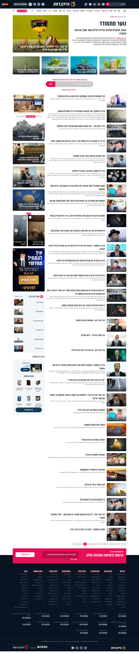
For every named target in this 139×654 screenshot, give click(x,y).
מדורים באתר (108, 571)
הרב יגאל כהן (53, 585)
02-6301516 (122, 626)
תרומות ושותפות (120, 596)
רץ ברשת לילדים (81, 577)
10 (93, 544)
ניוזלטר (123, 582)
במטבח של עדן (95, 580)
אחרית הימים (67, 596)
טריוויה (84, 593)
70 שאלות (82, 11)
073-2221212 (103, 616)
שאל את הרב (76, 11)
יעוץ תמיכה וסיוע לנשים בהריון (80, 622)
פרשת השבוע (108, 599)
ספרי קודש (67, 602)
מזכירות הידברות (122, 614)
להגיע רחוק (96, 593)
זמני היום (69, 11)
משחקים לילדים (81, 588)
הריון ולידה (39, 593)
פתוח (98, 585)
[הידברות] (64, 4)
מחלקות (55, 11)
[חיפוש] (107, 4)
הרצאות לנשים (38, 596)
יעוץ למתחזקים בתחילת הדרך (42, 614)
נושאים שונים (66, 571)
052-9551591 (84, 624)
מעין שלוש (24, 588)
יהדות (110, 574)
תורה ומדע (109, 591)
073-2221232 (46, 616)
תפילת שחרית (23, 574)
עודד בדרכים (96, 574)
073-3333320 (26, 618)
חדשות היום (109, 580)
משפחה (110, 588)
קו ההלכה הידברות (102, 622)
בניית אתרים (33, 648)
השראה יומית (95, 599)
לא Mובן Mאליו (95, 577)
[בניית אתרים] (42, 648)
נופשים (123, 593)
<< (125, 544)
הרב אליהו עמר (53, 604)
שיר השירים (24, 599)
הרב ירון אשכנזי (53, 591)
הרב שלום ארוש (53, 599)
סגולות (68, 588)
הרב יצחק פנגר (53, 582)
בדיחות (84, 580)
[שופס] (39, 4)
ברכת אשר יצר (23, 604)
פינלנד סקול (67, 585)
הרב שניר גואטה (53, 588)
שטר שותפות (105, 11)
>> (74, 544)
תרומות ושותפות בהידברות (100, 614)
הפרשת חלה (38, 599)
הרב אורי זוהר (53, 596)
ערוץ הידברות (121, 577)
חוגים (84, 602)
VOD (119, 11)
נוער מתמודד (120, 38)
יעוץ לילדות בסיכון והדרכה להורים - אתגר (22, 614)
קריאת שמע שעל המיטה (20, 607)
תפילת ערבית (23, 580)
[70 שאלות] (34, 4)
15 (79, 544)
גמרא (69, 580)
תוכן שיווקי (109, 604)
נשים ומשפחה (37, 571)
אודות (123, 607)
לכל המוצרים (28, 409)
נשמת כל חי (24, 602)
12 (88, 544)
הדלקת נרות (39, 582)
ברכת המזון (24, 585)
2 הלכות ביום (121, 585)
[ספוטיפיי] (30, 4)
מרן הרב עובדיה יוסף (52, 577)
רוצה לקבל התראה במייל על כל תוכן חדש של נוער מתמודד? (69, 79)
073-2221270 (27, 624)
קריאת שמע (24, 591)
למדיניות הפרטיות (66, 90)
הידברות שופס (121, 599)
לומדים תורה (67, 574)
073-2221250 (103, 633)
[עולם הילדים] (43, 4)
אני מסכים (68, 90)
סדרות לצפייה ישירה (80, 585)
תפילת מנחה (23, 577)
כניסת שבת (122, 591)
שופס (60, 11)
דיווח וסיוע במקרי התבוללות (62, 622)
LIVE (32, 11)
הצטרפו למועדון (21, 11)
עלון (64, 11)
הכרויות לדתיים (66, 599)
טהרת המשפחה (38, 580)
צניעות (40, 588)
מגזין (115, 11)
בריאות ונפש (67, 593)
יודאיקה (68, 604)
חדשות (110, 11)
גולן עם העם (96, 588)
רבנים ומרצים (53, 571)
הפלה (40, 591)
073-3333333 (122, 633)
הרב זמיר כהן (97, 11)
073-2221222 (122, 616)
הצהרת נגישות (121, 604)
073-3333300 (103, 624)
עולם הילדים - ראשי (80, 574)
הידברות (122, 571)
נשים (110, 582)
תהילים (25, 593)
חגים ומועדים (108, 602)
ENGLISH (39, 11)
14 (82, 544)
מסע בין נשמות (95, 591)
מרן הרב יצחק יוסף (52, 580)
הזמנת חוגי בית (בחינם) (43, 622)
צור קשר (45, 11)
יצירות (84, 599)
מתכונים (40, 577)
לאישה (40, 574)
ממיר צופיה (123, 630)
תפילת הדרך (24, 596)
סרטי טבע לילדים (81, 596)
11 (91, 544)
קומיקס (84, 591)
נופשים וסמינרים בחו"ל (82, 630)
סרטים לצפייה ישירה (80, 582)
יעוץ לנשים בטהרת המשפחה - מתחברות (118, 623)
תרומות (50, 11)
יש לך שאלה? (18, 296)
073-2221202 (84, 633)
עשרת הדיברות (66, 582)
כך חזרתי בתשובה (94, 596)
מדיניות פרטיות (121, 574)
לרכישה (25, 369)
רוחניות (110, 585)
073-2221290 (46, 624)
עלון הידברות (121, 580)
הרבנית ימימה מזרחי (37, 585)
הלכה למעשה (95, 582)
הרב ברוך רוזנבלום (52, 593)
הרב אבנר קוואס (53, 602)
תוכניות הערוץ (95, 571)
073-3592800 (64, 616)
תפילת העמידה (23, 582)
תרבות (110, 593)
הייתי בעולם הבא (94, 602)
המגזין (110, 577)
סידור (25, 571)
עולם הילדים (89, 11)
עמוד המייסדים (121, 602)
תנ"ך (69, 577)
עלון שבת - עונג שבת (82, 614)
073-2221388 (84, 616)
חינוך (69, 591)
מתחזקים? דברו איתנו (20, 4)
